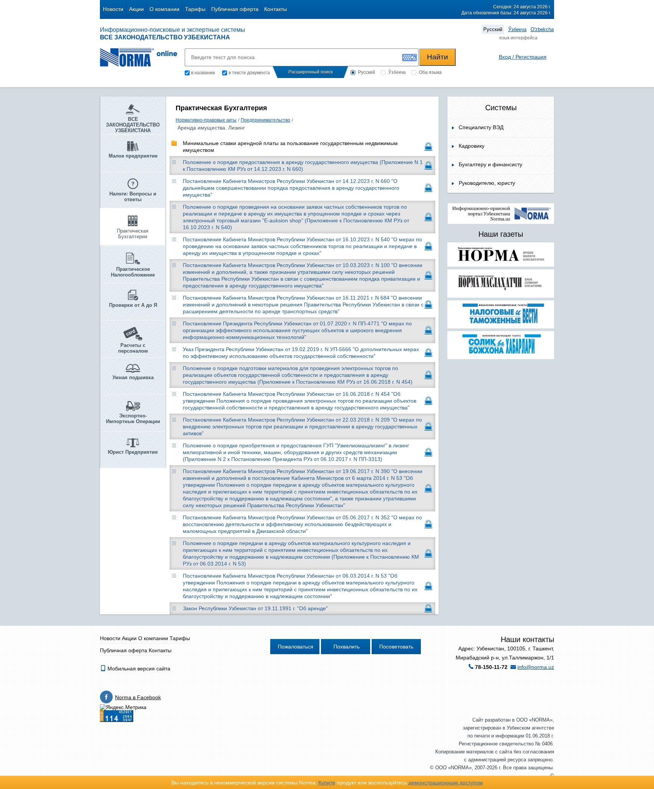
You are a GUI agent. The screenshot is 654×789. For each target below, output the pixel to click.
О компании (164, 9)
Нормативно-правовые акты (206, 120)
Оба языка (430, 72)
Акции (136, 9)
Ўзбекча (517, 29)
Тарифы (195, 9)
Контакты (275, 9)
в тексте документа (249, 72)
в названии (203, 72)
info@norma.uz (535, 667)
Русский (492, 29)
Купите (326, 783)
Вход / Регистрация (523, 57)
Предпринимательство (265, 120)
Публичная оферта (234, 9)
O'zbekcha (542, 29)
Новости (113, 9)
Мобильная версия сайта (138, 669)
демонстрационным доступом (445, 783)
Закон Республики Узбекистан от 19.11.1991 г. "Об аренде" (255, 608)
